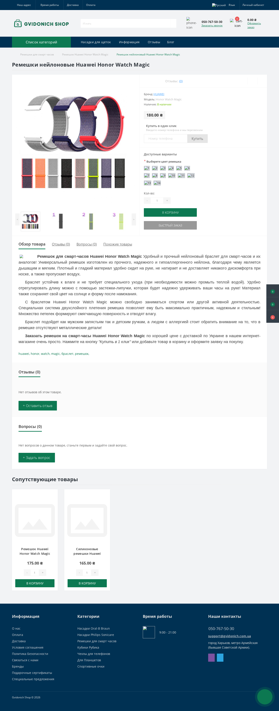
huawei (24, 354)
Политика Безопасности (30, 654)
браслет (67, 354)
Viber (211, 658)
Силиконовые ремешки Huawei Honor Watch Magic (87, 553)
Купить (197, 138)
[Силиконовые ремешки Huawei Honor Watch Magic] (87, 520)
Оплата (90, 5)
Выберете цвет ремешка (162, 161)
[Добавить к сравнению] (53, 502)
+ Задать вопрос (37, 457)
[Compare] (262, 81)
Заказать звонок (212, 25)
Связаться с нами (25, 660)
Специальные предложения (33, 679)
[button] (272, 316)
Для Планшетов (89, 660)
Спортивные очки (90, 666)
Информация (129, 42)
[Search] (173, 23)
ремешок (81, 354)
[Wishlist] (252, 81)
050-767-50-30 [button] (221, 628)
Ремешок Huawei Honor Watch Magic (85, 54)
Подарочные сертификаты (32, 673)
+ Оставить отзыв (38, 405)
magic (55, 354)
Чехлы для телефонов (93, 654)
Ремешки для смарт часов (37, 54)
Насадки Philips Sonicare (95, 635)
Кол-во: (149, 193)
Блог (170, 42)
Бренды (18, 666)
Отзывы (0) (61, 244)
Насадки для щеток (96, 42)
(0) (181, 81)
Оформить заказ (254, 25)
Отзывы (154, 42)
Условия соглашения (27, 647)
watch (45, 354)
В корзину (170, 212)
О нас (16, 628)
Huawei (158, 94)
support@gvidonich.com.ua (229, 636)
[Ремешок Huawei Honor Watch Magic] (35, 520)
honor (35, 354)
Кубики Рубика (88, 647)
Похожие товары (117, 244)
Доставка (73, 5)
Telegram (220, 658)
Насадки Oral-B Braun (93, 628)
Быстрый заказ (170, 225)
